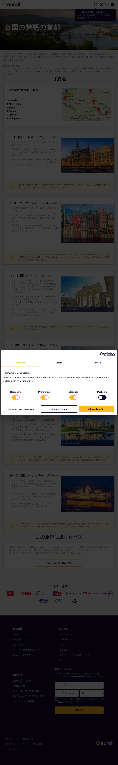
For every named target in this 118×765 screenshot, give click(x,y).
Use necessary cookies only (22, 409)
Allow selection (59, 409)
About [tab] (97, 362)
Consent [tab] (20, 362)
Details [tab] (59, 362)
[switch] (44, 397)
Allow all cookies (96, 409)
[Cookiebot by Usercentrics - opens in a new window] (102, 354)
